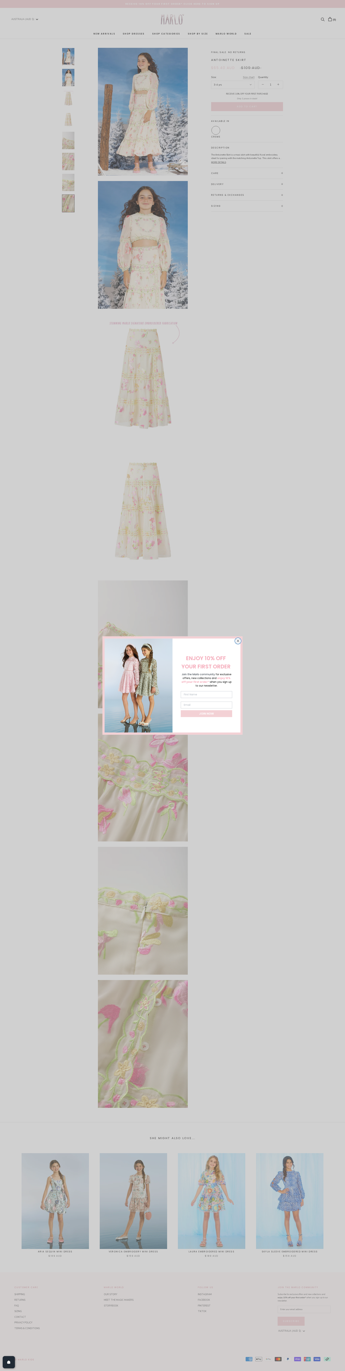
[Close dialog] (238, 641)
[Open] (9, 1362)
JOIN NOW (206, 713)
